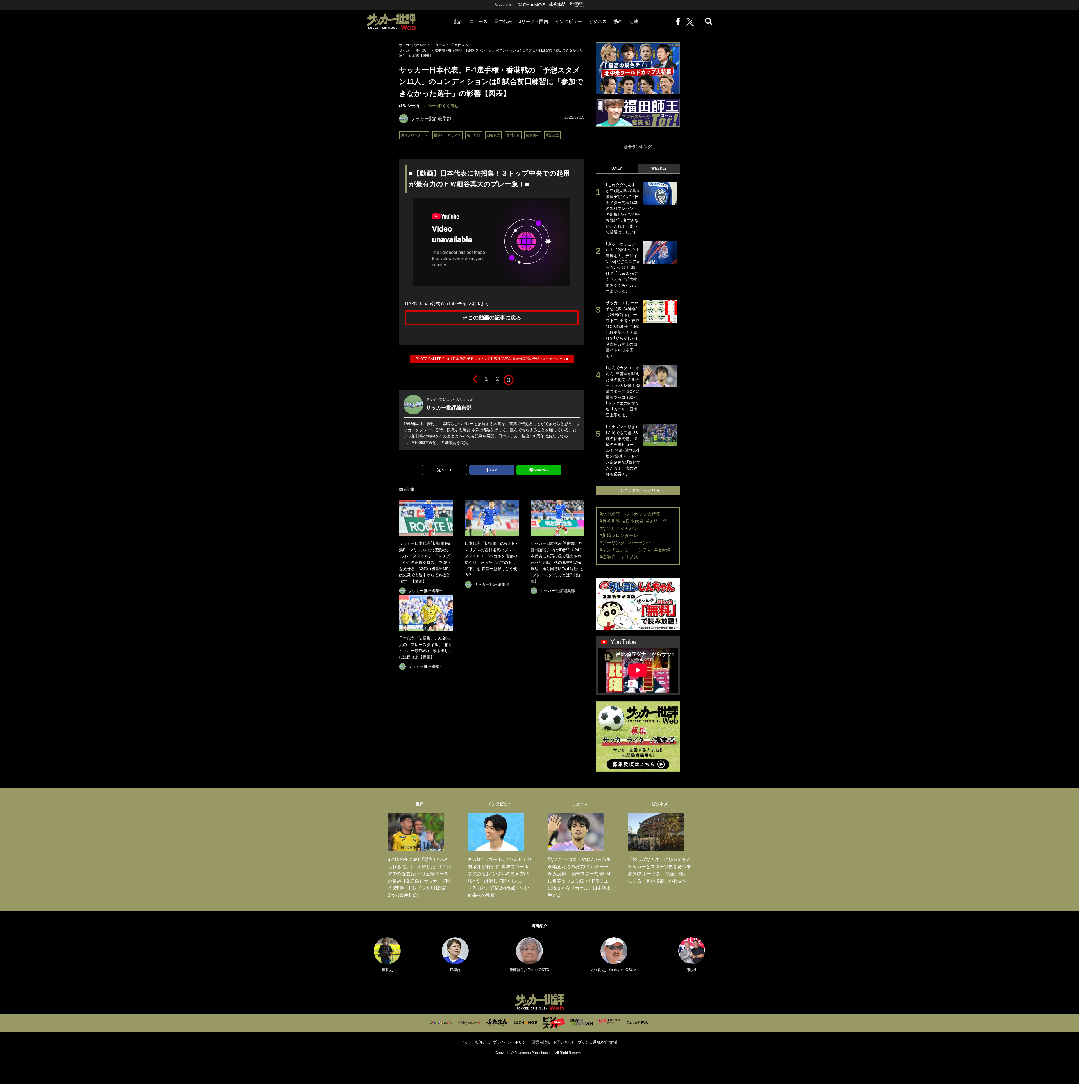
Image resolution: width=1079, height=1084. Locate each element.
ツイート (447, 469)
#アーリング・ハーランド (626, 542)
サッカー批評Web (412, 45)
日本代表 (503, 21)
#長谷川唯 (610, 521)
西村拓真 (513, 135)
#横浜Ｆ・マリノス (619, 557)
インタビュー (568, 21)
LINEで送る (541, 469)
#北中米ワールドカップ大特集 (630, 514)
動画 (617, 21)
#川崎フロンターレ (619, 535)
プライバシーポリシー (511, 1042)
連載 (633, 21)
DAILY (616, 168)
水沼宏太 (552, 135)
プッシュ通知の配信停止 (598, 1042)
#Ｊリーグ (656, 521)
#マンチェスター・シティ (626, 550)
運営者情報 (541, 1042)
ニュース (479, 21)
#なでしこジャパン (619, 528)
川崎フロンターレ (414, 135)
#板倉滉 (662, 550)
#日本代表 (633, 521)
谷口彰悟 (473, 135)
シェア (493, 469)
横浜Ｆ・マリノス (447, 135)
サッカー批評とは (475, 1042)
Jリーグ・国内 (533, 21)
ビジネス (598, 21)
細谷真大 (493, 135)
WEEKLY (659, 168)
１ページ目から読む (441, 105)
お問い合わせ (564, 1042)
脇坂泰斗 (533, 135)
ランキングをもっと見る (637, 490)
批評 (458, 21)
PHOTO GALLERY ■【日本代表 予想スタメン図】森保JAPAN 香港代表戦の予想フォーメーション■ (492, 359)
